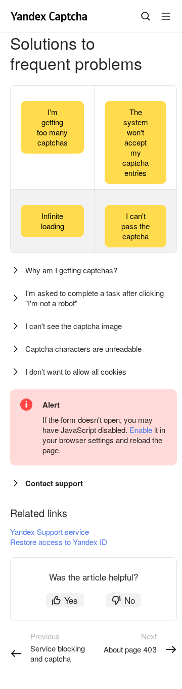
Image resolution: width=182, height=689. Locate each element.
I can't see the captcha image (73, 325)
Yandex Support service (49, 531)
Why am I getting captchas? (71, 270)
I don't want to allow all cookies (75, 371)
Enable (140, 429)
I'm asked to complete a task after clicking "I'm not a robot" (94, 297)
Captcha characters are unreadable (83, 348)
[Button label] (166, 16)
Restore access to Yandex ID (58, 541)
